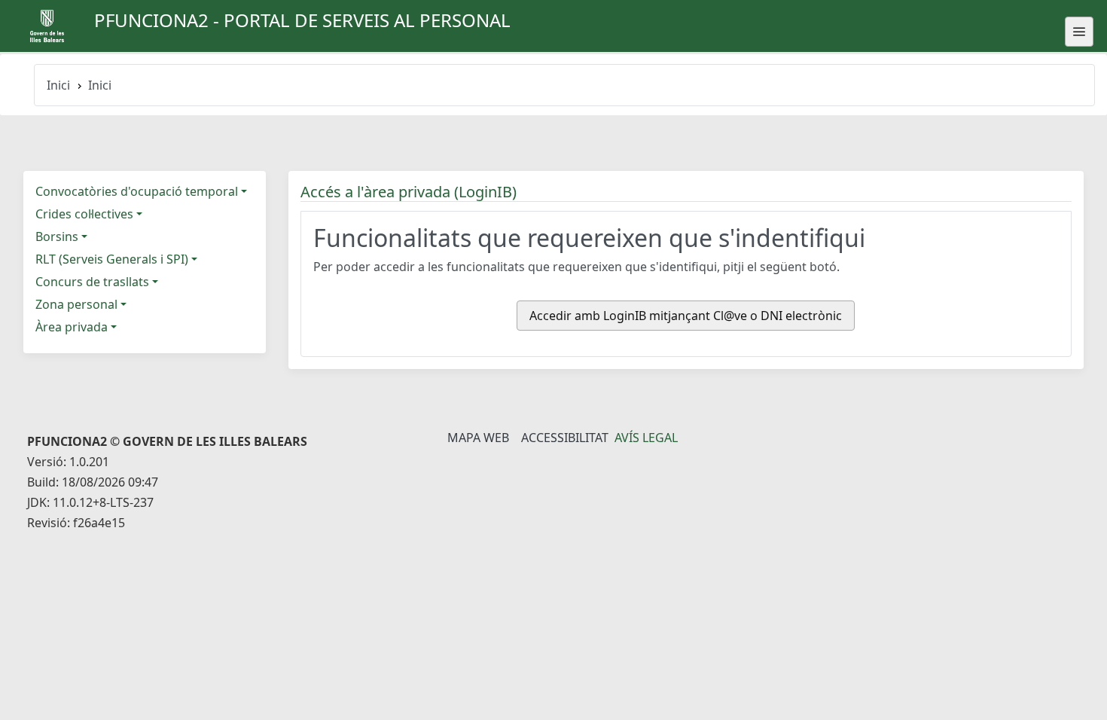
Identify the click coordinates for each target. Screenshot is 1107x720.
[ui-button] (1079, 32)
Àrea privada (71, 327)
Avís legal (646, 437)
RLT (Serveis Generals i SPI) (111, 259)
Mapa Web (478, 437)
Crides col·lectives (84, 214)
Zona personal (76, 304)
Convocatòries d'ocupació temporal (136, 191)
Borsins (56, 236)
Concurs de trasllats (92, 281)
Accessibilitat (564, 437)
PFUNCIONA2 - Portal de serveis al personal (302, 20)
